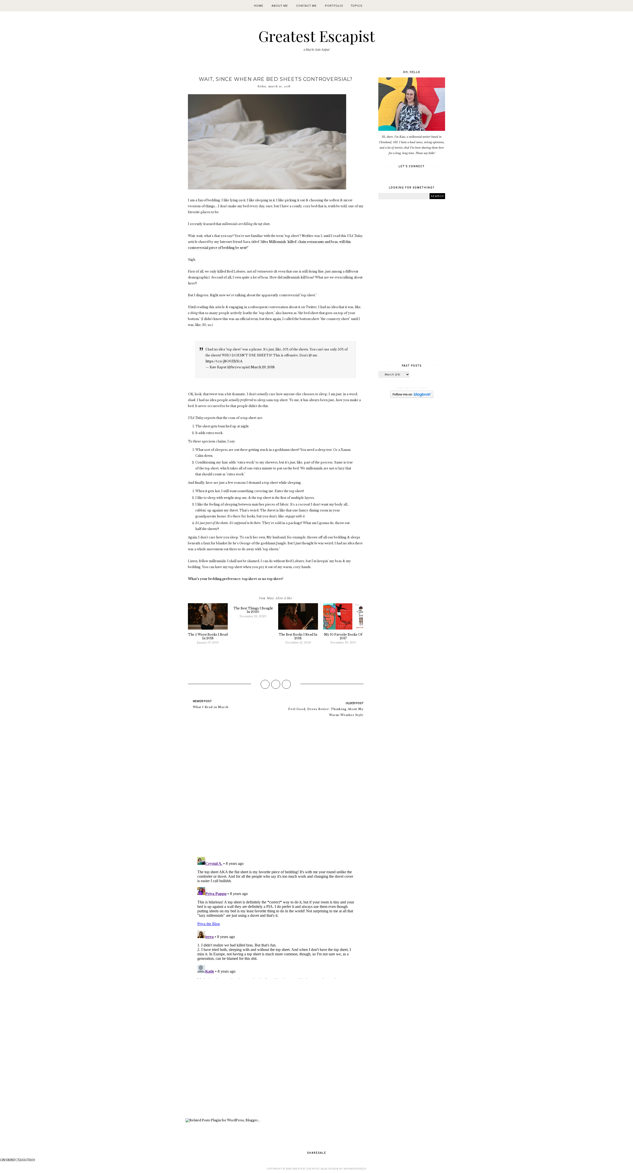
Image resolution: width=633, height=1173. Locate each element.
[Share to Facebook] (265, 684)
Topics (356, 5)
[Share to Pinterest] (286, 684)
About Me (279, 5)
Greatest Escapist (316, 36)
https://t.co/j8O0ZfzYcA (223, 361)
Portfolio (334, 5)
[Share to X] (275, 684)
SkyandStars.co (354, 1168)
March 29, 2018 (263, 367)
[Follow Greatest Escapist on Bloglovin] (411, 397)
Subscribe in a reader (412, 388)
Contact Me (306, 5)
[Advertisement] (275, 1049)
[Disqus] (275, 789)
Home (258, 5)
